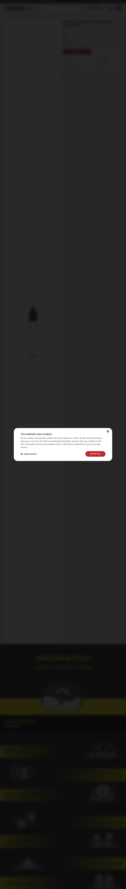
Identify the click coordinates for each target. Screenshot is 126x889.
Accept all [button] (95, 454)
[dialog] (63, 444)
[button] (29, 454)
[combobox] (108, 431)
